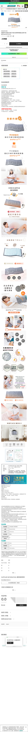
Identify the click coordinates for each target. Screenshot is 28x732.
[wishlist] (11, 36)
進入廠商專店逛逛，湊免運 (14, 53)
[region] (14, 728)
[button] (26, 6)
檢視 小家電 (4, 615)
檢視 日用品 (4, 612)
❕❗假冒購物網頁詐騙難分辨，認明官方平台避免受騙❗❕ (12, 8)
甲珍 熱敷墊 (14, 71)
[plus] (7, 43)
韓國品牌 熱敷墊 (7, 73)
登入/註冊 (9, 642)
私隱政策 (21, 730)
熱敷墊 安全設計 (7, 76)
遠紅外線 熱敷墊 (7, 71)
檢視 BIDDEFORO (6, 619)
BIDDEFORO (4, 31)
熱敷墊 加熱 (14, 73)
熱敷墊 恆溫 (14, 76)
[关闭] (25, 727)
